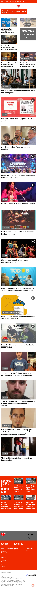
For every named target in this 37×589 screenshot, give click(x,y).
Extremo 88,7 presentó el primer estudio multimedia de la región (9, 65)
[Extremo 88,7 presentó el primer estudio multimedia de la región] (9, 56)
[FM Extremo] (3, 536)
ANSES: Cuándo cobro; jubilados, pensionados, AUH (7, 30)
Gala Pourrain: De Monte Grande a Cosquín (18, 203)
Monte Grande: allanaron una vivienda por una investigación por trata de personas (6, 509)
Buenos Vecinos (3, 556)
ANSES (4, 25)
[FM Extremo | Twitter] (32, 534)
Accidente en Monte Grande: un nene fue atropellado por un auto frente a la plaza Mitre (18, 492)
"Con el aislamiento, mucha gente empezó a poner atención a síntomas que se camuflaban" (18, 404)
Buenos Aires (16, 549)
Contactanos (10, 548)
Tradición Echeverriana (5, 561)
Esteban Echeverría (4, 552)
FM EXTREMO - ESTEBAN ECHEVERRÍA (11, 312)
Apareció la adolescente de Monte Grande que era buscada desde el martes (30, 508)
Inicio (2, 548)
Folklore (5, 199)
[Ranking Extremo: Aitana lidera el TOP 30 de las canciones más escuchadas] (28, 56)
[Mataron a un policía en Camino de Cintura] (28, 27)
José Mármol (17, 498)
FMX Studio (3, 565)
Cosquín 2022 (6, 227)
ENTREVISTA (5, 42)
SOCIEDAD (5, 59)
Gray (4, 284)
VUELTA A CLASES (7, 425)
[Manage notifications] (33, 585)
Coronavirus (6, 171)
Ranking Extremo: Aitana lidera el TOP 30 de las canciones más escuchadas (27, 65)
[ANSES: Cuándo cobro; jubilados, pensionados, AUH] (9, 22)
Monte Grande (18, 481)
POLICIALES (27, 24)
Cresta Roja (29, 481)
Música (4, 143)
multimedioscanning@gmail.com (14, 578)
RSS (27, 551)
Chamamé (5, 256)
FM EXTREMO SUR (6, 86)
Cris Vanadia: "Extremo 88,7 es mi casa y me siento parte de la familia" (9, 48)
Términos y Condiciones (6, 572)
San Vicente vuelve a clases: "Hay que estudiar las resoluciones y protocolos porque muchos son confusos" (16, 432)
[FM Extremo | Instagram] (29, 538)
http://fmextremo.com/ (6, 576)
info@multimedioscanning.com (17, 581)
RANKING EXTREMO (25, 59)
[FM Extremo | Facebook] (29, 534)
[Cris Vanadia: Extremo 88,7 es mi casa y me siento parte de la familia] (9, 39)
